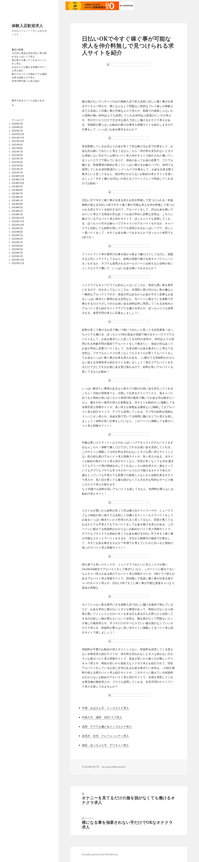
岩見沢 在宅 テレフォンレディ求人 (105, 736)
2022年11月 (18, 263)
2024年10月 (18, 183)
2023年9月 (17, 228)
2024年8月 (17, 190)
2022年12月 (18, 259)
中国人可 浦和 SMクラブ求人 (102, 717)
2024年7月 (17, 193)
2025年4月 (17, 162)
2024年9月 (17, 186)
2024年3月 (17, 207)
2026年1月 (17, 130)
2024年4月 (17, 203)
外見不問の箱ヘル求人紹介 (26, 81)
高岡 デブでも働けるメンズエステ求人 (107, 726)
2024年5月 (17, 200)
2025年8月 (17, 148)
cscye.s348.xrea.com (115, 766)
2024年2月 (17, 210)
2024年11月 (18, 179)
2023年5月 (17, 242)
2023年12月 (18, 217)
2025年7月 (17, 151)
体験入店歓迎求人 (27, 25)
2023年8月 (17, 231)
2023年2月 (17, 252)
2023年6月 (17, 238)
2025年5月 (17, 158)
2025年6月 (17, 155)
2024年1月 (17, 214)
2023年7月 (17, 235)
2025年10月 (18, 141)
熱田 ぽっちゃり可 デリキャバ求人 (105, 745)
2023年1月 (17, 256)
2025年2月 (17, 169)
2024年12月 (18, 176)
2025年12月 (18, 134)
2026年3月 (17, 123)
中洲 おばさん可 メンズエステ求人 (105, 708)
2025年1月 (17, 172)
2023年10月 (18, 224)
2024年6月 (17, 196)
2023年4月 (17, 245)
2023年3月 (17, 249)
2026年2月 (17, 127)
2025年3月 (17, 165)
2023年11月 (18, 221)
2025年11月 (18, 137)
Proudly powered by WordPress (100, 854)
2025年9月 (17, 144)
